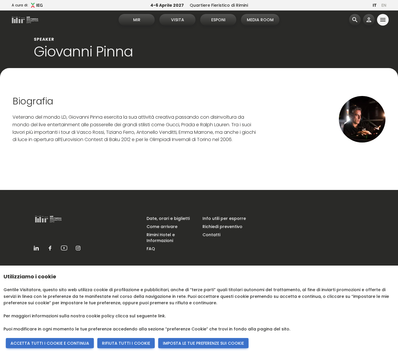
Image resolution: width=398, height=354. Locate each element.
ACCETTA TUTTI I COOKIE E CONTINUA (49, 343)
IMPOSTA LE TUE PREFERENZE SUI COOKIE (203, 343)
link (161, 316)
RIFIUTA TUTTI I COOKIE (126, 343)
